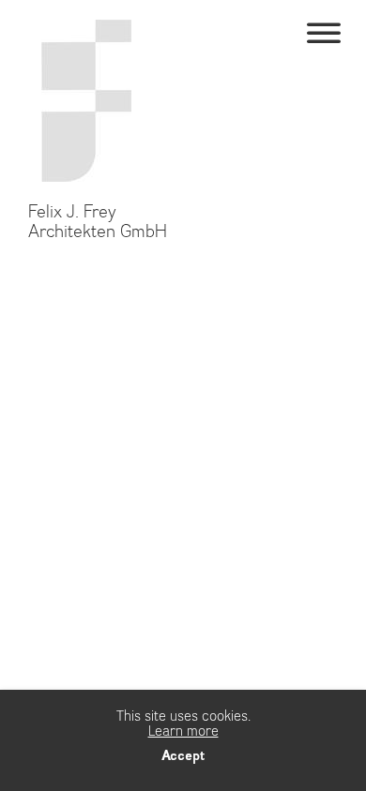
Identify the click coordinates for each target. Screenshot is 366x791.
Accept (183, 755)
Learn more (183, 731)
